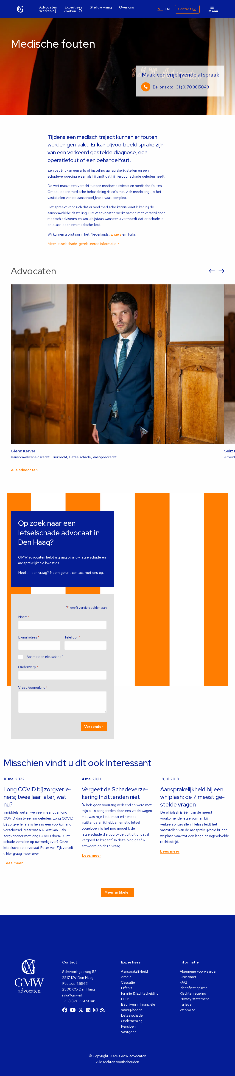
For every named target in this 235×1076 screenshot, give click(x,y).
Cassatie (128, 982)
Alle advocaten (24, 470)
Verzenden (94, 726)
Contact (184, 9)
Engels (116, 234)
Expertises (73, 7)
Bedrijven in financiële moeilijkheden (138, 1007)
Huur (125, 998)
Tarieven (186, 1004)
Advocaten (48, 7)
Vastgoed (129, 1031)
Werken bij (47, 11)
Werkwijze (187, 1009)
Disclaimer (188, 976)
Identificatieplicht (193, 987)
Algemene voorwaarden (198, 971)
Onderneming (132, 1020)
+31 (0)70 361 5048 (78, 1001)
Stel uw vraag (101, 7)
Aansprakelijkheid (134, 971)
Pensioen (128, 1026)
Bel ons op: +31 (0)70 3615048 (181, 87)
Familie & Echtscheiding (140, 993)
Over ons (126, 7)
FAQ (183, 982)
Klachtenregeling (193, 993)
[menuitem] (48, 7)
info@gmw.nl (72, 995)
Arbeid (126, 976)
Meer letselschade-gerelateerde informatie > (84, 243)
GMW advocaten (20, 9)
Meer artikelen (117, 892)
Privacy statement (194, 998)
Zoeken (70, 11)
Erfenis (126, 987)
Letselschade (132, 1015)
